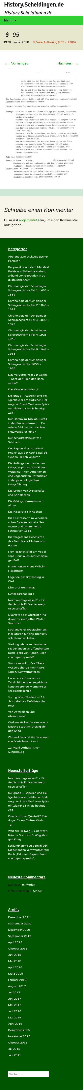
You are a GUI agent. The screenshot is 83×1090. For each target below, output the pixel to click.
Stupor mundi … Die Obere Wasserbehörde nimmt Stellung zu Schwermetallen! (27, 668)
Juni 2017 (14, 998)
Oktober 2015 (17, 1042)
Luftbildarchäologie (21, 594)
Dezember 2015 (19, 1030)
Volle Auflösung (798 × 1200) (56, 42)
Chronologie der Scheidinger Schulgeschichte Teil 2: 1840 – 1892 (28, 305)
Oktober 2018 (17, 948)
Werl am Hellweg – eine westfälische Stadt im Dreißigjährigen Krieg (28, 727)
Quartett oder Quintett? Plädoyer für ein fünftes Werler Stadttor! (27, 619)
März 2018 (15, 973)
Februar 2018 (17, 980)
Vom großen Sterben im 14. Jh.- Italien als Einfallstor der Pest (26, 701)
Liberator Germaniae (21, 587)
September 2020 (19, 923)
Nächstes (68, 63)
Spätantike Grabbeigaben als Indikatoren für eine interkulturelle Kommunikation (28, 634)
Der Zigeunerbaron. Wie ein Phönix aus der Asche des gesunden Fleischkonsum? (28, 453)
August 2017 (17, 986)
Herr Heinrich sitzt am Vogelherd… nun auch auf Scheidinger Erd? (28, 556)
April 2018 (15, 967)
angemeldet (28, 220)
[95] (41, 125)
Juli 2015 (14, 1049)
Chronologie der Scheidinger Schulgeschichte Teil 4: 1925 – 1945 (28, 335)
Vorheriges (16, 63)
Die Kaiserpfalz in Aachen (25, 511)
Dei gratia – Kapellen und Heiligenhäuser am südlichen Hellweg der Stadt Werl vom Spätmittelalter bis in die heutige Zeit (28, 404)
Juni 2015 (14, 1055)
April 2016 (15, 1024)
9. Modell (28, 884)
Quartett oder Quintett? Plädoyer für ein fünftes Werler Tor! (27, 820)
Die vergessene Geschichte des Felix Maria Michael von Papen (26, 541)
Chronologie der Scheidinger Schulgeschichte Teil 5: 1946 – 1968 (28, 349)
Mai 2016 (14, 1017)
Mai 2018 (14, 961)
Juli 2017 (14, 992)
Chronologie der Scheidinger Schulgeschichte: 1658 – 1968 (27, 364)
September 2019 (19, 936)
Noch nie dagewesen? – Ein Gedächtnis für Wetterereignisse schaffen (27, 604)
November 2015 (19, 1036)
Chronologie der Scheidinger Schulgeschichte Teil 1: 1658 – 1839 (28, 290)
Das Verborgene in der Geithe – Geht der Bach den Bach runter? (28, 379)
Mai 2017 (14, 1005)
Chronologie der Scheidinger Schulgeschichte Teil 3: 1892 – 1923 (28, 320)
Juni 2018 (14, 955)
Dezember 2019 (19, 930)
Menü (8, 20)
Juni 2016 (14, 1011)
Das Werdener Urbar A (23, 389)
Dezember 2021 (19, 917)
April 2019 (15, 942)
